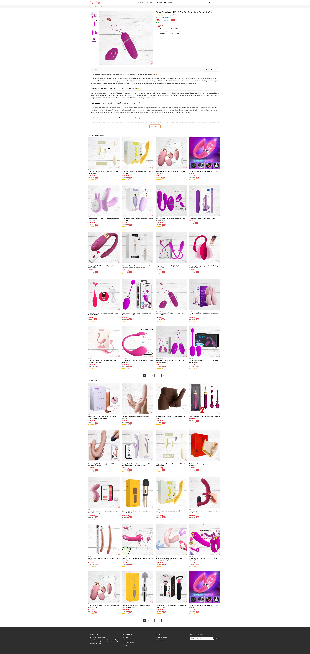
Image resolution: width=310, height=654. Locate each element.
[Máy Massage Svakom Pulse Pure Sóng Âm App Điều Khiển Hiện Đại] (104, 492)
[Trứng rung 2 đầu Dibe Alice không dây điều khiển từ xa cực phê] (104, 247)
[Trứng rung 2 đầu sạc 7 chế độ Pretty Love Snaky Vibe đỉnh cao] (171, 247)
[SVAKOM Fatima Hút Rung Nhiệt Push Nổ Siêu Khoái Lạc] (137, 398)
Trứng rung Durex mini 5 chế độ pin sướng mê (202, 218)
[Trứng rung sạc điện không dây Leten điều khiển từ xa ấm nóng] (104, 200)
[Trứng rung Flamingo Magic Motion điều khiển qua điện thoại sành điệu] (204, 247)
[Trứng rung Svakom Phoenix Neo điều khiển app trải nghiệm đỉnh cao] (104, 341)
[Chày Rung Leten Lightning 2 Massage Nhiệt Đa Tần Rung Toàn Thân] (137, 587)
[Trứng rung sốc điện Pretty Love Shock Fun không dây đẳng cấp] (204, 341)
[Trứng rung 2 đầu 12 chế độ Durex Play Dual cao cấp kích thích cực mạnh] (204, 294)
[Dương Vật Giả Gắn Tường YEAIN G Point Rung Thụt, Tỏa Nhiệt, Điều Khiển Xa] (104, 398)
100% (211, 69)
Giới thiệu (125, 637)
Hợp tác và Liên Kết (161, 637)
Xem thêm (154, 126)
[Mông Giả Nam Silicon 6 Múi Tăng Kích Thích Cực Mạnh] (171, 398)
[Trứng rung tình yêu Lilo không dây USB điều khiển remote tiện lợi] (171, 153)
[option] (94, 15)
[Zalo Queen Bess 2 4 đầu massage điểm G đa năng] (204, 398)
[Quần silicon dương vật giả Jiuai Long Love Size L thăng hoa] (204, 445)
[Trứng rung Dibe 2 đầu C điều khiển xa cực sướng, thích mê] (204, 153)
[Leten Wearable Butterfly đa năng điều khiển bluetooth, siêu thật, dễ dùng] (171, 539)
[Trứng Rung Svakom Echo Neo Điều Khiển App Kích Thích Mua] (137, 153)
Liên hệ (125, 645)
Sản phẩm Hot (160, 640)
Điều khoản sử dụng (128, 640)
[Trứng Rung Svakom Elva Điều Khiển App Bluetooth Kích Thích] (137, 200)
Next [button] (151, 38)
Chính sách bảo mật (128, 642)
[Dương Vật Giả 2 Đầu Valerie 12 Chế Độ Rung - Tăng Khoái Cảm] (204, 539)
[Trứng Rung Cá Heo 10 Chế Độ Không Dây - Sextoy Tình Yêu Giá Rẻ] (104, 294)
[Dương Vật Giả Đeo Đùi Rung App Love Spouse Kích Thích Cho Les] (137, 539)
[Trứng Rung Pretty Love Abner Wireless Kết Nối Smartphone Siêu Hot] (137, 294)
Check (217, 638)
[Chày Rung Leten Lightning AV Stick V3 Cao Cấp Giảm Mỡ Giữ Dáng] (137, 492)
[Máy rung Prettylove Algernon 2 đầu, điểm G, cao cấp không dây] (171, 200)
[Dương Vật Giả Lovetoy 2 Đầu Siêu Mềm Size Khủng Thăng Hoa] (104, 539)
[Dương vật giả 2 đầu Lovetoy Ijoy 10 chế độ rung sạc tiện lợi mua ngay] (104, 445)
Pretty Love (168, 17)
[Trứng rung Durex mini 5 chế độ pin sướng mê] (204, 200)
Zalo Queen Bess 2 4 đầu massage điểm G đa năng (204, 416)
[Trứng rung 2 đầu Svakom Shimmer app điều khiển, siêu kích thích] (104, 153)
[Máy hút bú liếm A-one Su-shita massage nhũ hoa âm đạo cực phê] (171, 587)
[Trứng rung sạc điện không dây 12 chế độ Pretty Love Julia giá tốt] (171, 341)
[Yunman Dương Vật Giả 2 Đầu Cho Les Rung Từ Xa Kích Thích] (204, 492)
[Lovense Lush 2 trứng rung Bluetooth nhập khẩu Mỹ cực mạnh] (137, 341)
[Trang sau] (163, 375)
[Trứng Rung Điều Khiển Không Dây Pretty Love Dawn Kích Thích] (126, 38)
